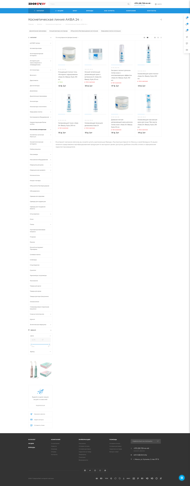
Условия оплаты (84, 446)
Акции (31, 443)
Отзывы (53, 452)
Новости (54, 446)
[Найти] (128, 4)
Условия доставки (85, 449)
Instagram (95, 470)
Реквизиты (82, 454)
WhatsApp (105, 470)
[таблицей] (161, 37)
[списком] (158, 37)
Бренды (31, 447)
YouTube (100, 470)
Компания (55, 439)
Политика (82, 457)
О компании (55, 443)
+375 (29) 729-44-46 (142, 3)
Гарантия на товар (85, 452)
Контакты (54, 454)
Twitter (90, 470)
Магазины (82, 443)
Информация (84, 439)
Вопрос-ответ (114, 452)
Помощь (113, 439)
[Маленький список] (144, 37)
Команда (54, 449)
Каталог (32, 439)
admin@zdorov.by (140, 455)
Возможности (83, 460)
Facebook (85, 470)
